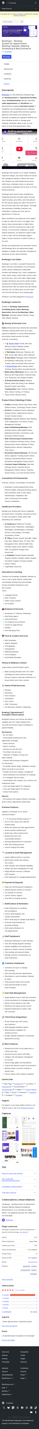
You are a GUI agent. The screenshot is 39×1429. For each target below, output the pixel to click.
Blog (13, 1092)
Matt (4, 1388)
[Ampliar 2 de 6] (16, 1133)
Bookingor (8, 52)
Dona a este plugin (8, 1340)
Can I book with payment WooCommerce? (11, 1180)
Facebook (32, 1092)
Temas (22, 1355)
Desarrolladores (7, 1375)
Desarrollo (7, 79)
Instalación (7, 74)
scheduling (33, 1274)
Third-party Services (9, 1193)
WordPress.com (8, 1384)
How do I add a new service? (12, 1173)
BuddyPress (7, 1394)
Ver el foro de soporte (9, 1326)
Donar (23, 1375)
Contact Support (31, 1089)
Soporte (6, 84)
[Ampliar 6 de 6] (34, 1150)
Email (9, 1108)
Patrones (23, 1362)
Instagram (18, 1095)
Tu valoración (6, 1312)
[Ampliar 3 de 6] (16, 1145)
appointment (26, 1266)
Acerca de (5, 1352)
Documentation (7, 1089)
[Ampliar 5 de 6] (34, 1119)
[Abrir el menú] (36, 3)
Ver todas (33, 1312)
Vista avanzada (7, 1279)
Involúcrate (24, 1368)
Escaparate (24, 1352)
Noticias (5, 1355)
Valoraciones (8, 69)
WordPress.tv (7, 1378)
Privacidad (5, 1362)
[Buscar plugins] (22, 22)
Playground (29, 297)
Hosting (4, 1359)
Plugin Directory (7, 8)
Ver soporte (23, 1232)
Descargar (6, 57)
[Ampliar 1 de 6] (16, 1119)
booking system (25, 1270)
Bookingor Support (27, 1108)
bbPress (6, 1391)
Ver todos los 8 (32, 1262)
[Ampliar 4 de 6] (16, 1156)
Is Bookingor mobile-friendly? (12, 1187)
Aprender (5, 1368)
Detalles (6, 64)
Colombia (9, 1403)
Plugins (22, 1359)
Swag (23, 1378)
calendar (33, 1270)
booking (34, 1266)
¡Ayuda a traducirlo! (19, 15)
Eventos (23, 1371)
